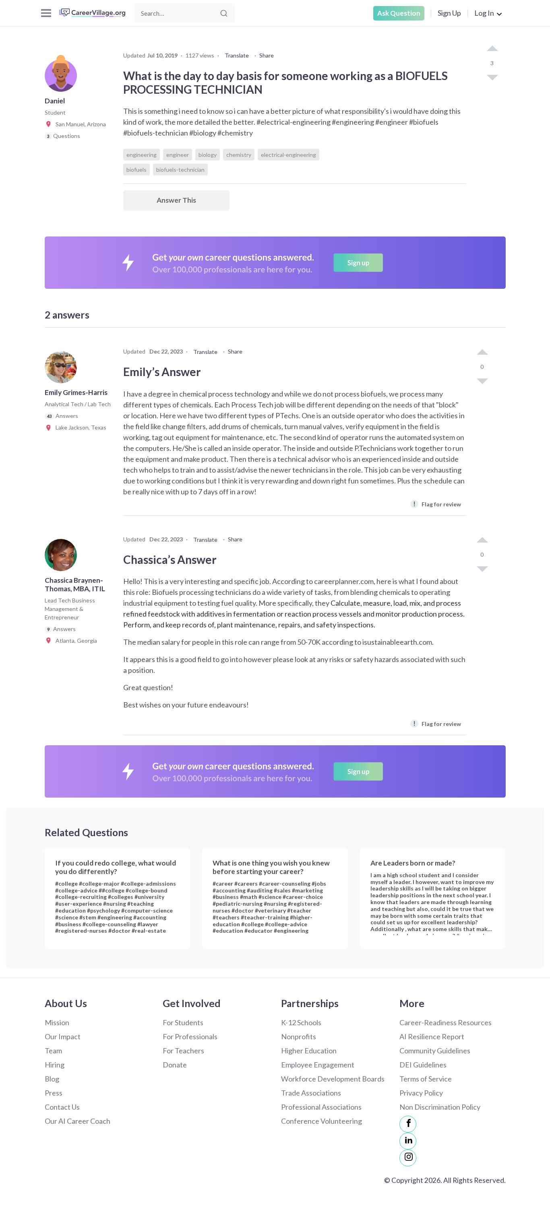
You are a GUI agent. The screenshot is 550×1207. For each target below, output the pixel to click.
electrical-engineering (288, 154)
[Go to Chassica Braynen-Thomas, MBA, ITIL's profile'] (63, 557)
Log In (484, 12)
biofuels (136, 169)
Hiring (54, 1064)
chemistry (238, 154)
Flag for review (437, 504)
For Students (183, 1022)
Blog (52, 1078)
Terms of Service (425, 1078)
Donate (175, 1064)
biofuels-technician (180, 169)
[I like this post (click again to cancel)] (492, 49)
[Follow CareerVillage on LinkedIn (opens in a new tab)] (407, 1141)
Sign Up (449, 12)
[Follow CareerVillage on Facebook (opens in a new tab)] (407, 1124)
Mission (57, 1022)
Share (266, 55)
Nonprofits (298, 1036)
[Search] (224, 13)
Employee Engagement (317, 1064)
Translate (237, 55)
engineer (177, 154)
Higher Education (309, 1050)
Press (53, 1092)
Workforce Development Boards (333, 1078)
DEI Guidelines (423, 1064)
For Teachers (183, 1050)
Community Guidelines (434, 1050)
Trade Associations (311, 1092)
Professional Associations (321, 1106)
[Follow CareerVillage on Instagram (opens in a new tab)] (407, 1157)
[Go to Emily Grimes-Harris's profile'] (63, 369)
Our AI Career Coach (77, 1121)
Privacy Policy (421, 1092)
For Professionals (190, 1036)
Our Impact (63, 1036)
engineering (141, 154)
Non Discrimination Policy (439, 1106)
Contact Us (62, 1106)
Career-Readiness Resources (445, 1022)
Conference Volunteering (321, 1121)
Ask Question (398, 13)
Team (53, 1050)
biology (207, 154)
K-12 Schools (301, 1022)
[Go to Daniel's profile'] (63, 78)
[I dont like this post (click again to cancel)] (492, 76)
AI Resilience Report (431, 1036)
